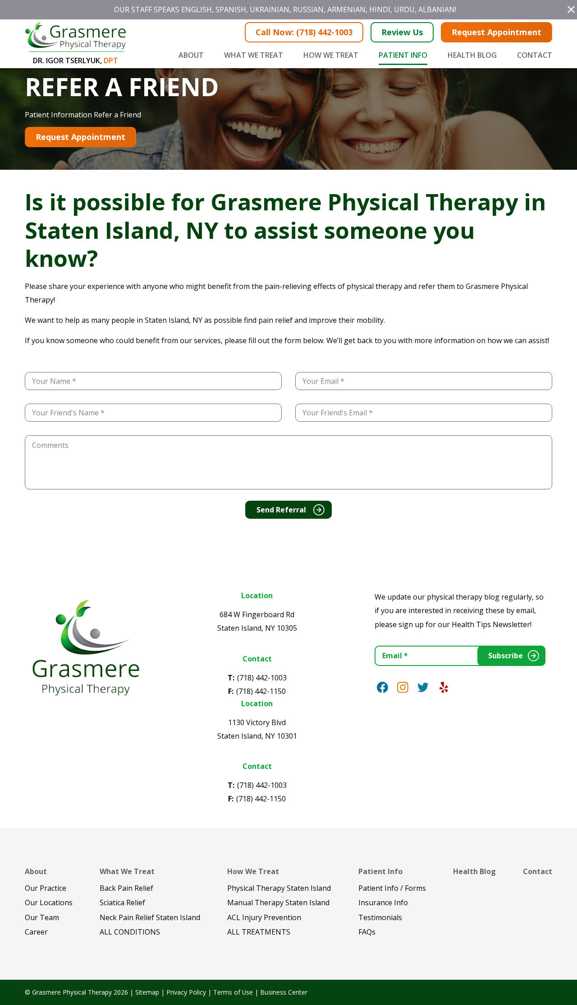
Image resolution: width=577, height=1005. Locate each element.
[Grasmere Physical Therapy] (85, 646)
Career (36, 932)
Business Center (283, 992)
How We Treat (330, 55)
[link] (382, 687)
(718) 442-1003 (262, 678)
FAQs (367, 932)
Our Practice (45, 888)
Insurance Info (383, 902)
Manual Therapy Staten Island (278, 902)
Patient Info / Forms (392, 888)
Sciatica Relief (122, 902)
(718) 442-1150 (261, 691)
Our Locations (49, 902)
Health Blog (472, 55)
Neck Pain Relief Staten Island (150, 917)
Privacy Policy (186, 992)
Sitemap (147, 992)
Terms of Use (233, 992)
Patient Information (58, 115)
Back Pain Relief (126, 888)
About (191, 55)
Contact (534, 55)
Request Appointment (496, 32)
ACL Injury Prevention (264, 917)
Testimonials (380, 917)
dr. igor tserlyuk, (75, 60)
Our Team (42, 917)
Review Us (402, 32)
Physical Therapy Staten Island (279, 888)
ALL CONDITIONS (130, 932)
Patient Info (403, 55)
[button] (571, 9)
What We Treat (253, 55)
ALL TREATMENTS (258, 932)
